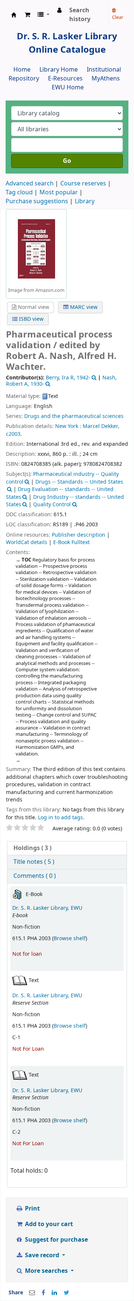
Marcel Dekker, (101, 426)
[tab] (67, 848)
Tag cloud (19, 192)
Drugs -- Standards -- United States (79, 482)
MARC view (83, 307)
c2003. (14, 434)
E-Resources (65, 78)
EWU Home (68, 87)
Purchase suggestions (37, 201)
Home (22, 69)
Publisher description (78, 535)
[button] (27, 14)
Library (85, 201)
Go (67, 161)
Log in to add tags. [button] (61, 817)
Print (31, 1208)
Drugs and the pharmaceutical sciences (74, 416)
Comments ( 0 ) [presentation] (34, 876)
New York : (68, 426)
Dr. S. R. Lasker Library (13, 14)
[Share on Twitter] (66, 1293)
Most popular (58, 192)
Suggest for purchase (55, 1239)
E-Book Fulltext (71, 542)
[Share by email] (32, 1293)
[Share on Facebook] (43, 1293)
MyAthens (106, 78)
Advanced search (30, 183)
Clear (117, 17)
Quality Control (52, 504)
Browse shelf (70, 938)
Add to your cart (48, 1224)
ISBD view (30, 319)
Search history (79, 15)
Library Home (58, 69)
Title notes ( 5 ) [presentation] (33, 861)
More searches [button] (46, 1271)
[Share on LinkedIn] (54, 1293)
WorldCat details (26, 542)
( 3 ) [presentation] (32, 848)
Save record (42, 1255)
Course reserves (83, 183)
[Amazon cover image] (36, 248)
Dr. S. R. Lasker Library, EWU (47, 908)
